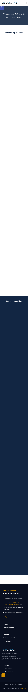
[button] (2, 8)
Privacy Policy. (22, 688)
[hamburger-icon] (25, 3)
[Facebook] (3, 675)
